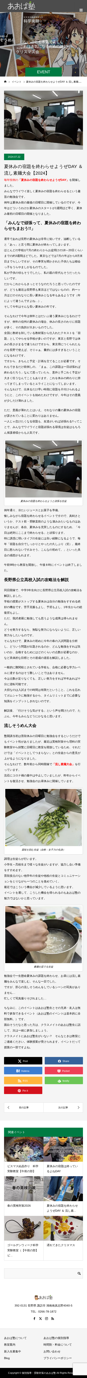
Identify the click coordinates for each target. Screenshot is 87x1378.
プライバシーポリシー (58, 1358)
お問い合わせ (52, 1351)
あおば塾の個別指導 (56, 1338)
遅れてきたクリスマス (61, 1245)
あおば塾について (15, 1338)
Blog (7, 1358)
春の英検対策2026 (19, 1205)
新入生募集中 (12, 1351)
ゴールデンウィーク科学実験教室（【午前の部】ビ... (22, 1250)
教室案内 (9, 1344)
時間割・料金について (58, 1344)
